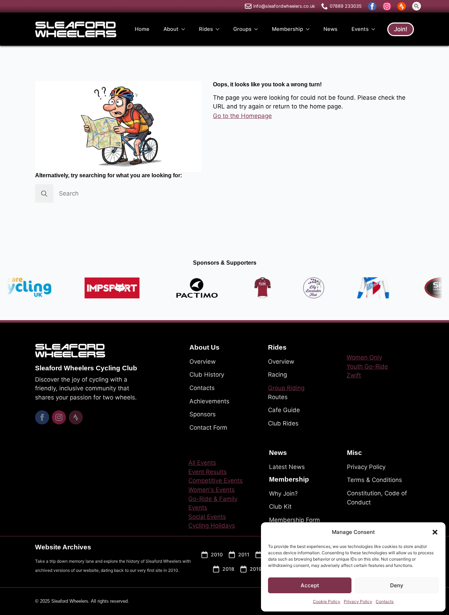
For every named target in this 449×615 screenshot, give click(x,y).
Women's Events (211, 489)
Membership (287, 29)
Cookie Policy (326, 601)
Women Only (364, 357)
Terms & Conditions (374, 479)
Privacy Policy (358, 601)
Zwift (354, 375)
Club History (206, 374)
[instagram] (387, 6)
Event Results (207, 471)
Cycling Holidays (211, 525)
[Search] (44, 193)
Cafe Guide (284, 410)
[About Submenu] (185, 29)
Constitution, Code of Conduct (377, 498)
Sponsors (202, 414)
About (171, 29)
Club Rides (283, 423)
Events (360, 29)
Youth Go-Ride (367, 366)
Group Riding (286, 387)
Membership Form (294, 519)
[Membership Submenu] (309, 29)
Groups (242, 29)
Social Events (207, 516)
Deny (396, 585)
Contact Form (208, 427)
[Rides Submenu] (219, 29)
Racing (277, 374)
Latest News (287, 466)
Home (142, 29)
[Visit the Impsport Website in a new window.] (101, 287)
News (330, 29)
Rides (206, 29)
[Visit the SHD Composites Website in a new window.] (431, 287)
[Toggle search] (416, 6)
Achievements (209, 401)
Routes (278, 397)
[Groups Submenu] (258, 29)
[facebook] (372, 6)
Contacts (385, 601)
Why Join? (283, 493)
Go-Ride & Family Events (212, 503)
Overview (202, 361)
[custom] (401, 6)
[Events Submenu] (375, 29)
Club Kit (280, 506)
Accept (310, 585)
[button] (434, 532)
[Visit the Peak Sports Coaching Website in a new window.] (252, 287)
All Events (202, 462)
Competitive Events (215, 480)
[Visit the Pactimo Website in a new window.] (187, 287)
